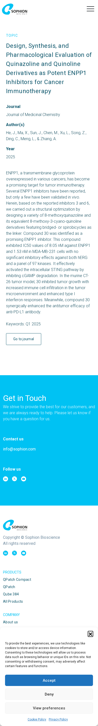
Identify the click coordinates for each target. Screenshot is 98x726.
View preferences (49, 708)
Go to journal (23, 339)
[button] (90, 633)
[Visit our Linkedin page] (5, 478)
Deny (49, 694)
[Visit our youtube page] (23, 478)
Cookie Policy (37, 719)
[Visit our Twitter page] (14, 478)
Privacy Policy (58, 719)
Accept (49, 680)
